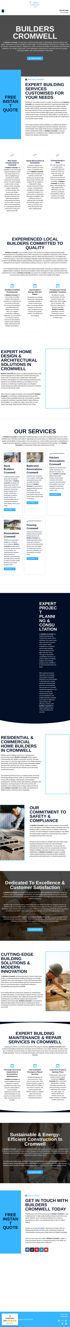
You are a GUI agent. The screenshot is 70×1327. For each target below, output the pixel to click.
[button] (3, 11)
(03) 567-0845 (63, 10)
